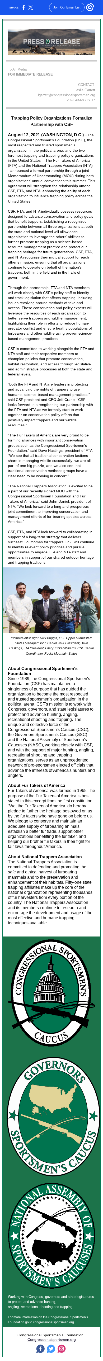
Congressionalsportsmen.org (51, 1339)
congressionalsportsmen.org (53, 1322)
